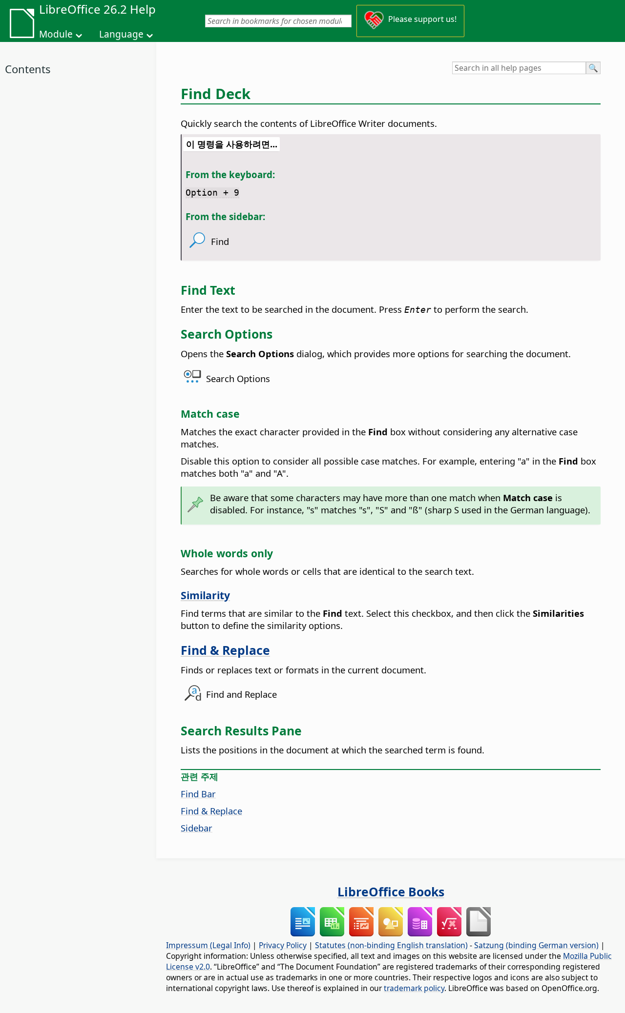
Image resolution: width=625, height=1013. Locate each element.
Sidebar (196, 828)
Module (56, 34)
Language (121, 34)
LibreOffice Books (390, 891)
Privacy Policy (283, 945)
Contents (28, 68)
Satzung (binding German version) (536, 945)
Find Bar (198, 794)
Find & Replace (225, 650)
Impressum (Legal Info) (208, 945)
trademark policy (414, 988)
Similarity (205, 595)
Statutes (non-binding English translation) (391, 945)
